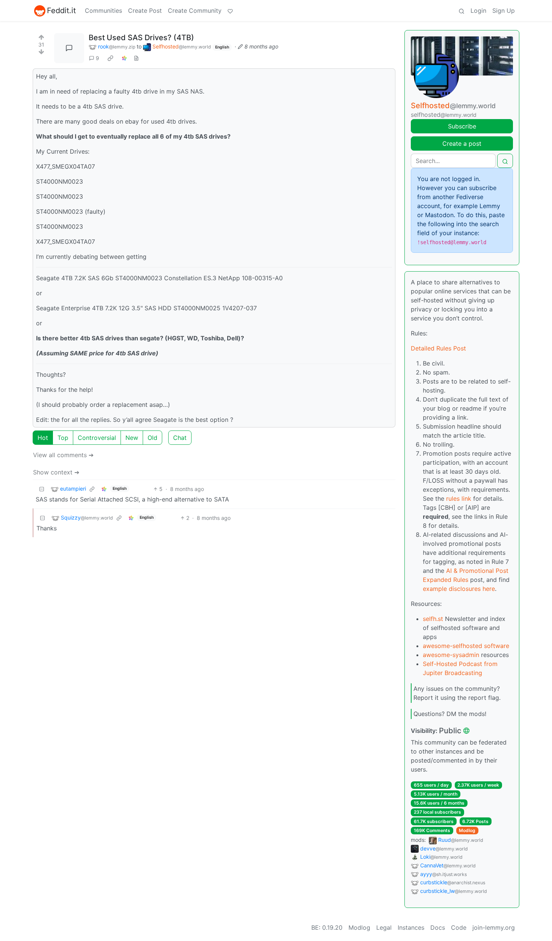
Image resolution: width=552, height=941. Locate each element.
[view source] (136, 58)
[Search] (461, 10)
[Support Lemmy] (230, 10)
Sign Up (503, 10)
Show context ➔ (56, 472)
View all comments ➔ (63, 455)
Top (62, 437)
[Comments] (69, 48)
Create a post (461, 143)
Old (152, 437)
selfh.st (433, 618)
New (131, 437)
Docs (437, 927)
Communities (103, 10)
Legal (384, 927)
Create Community (195, 10)
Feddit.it (61, 10)
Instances (411, 927)
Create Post (145, 10)
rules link (458, 498)
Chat (180, 437)
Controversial (97, 437)
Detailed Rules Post (438, 348)
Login (478, 10)
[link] (110, 58)
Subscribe (462, 126)
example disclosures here (459, 588)
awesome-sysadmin (451, 655)
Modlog (467, 830)
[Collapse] (42, 489)
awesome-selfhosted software (466, 645)
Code (458, 927)
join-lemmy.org (493, 927)
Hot (43, 437)
